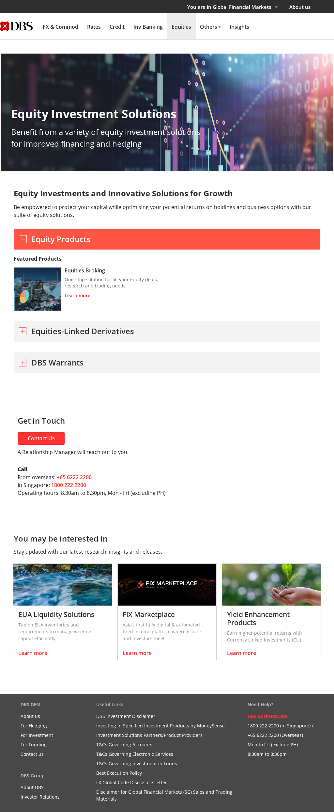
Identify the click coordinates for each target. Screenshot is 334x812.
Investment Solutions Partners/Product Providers (149, 735)
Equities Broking (85, 270)
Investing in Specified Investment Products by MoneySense (160, 726)
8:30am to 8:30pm (267, 754)
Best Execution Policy (119, 773)
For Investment (37, 735)
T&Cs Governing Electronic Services (134, 754)
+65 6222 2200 (74, 477)
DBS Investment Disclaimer (125, 716)
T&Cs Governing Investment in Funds (136, 763)
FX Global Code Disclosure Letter (131, 782)
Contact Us (41, 438)
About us (300, 7)
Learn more (77, 295)
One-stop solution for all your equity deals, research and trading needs (111, 282)
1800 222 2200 (68, 485)
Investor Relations (40, 797)
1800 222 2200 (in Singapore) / (280, 726)
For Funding (34, 744)
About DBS (32, 787)
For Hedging (34, 726)
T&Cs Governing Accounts (124, 744)
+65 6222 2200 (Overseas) (275, 735)
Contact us (32, 754)
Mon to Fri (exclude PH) (273, 744)
